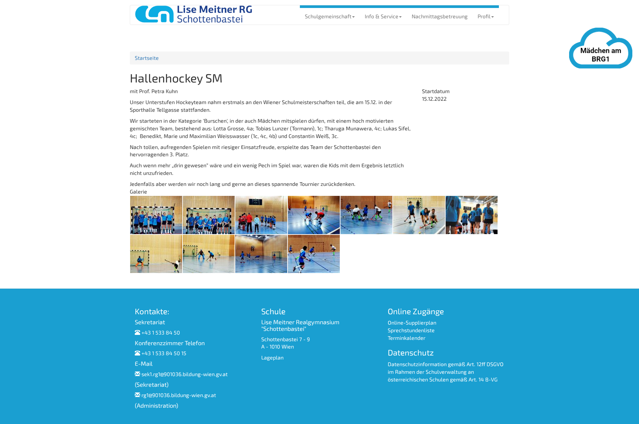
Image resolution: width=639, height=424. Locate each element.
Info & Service (381, 16)
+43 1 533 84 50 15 (163, 353)
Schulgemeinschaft (328, 16)
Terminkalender (406, 338)
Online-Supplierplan (412, 322)
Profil (484, 16)
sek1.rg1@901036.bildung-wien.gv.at (184, 374)
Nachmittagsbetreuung (440, 16)
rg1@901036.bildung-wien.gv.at (178, 395)
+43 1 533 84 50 (160, 332)
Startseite (147, 58)
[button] (156, 214)
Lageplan (272, 357)
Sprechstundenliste (411, 330)
